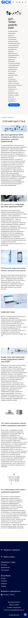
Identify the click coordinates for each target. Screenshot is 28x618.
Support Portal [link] (5, 568)
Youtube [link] (3, 586)
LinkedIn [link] (3, 579)
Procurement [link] (5, 570)
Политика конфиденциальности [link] (14, 610)
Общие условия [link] (14, 605)
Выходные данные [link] (14, 602)
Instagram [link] (4, 584)
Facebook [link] (4, 581)
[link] (6, 2)
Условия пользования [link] (14, 607)
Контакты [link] (4, 565)
